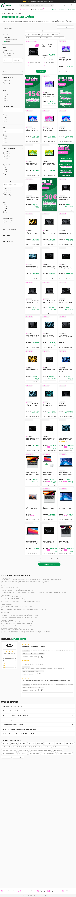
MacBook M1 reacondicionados (9, 750)
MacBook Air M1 (36, 746)
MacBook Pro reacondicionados (60, 746)
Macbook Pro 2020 (58, 750)
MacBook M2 (31, 743)
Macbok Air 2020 (22, 753)
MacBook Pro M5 (49, 743)
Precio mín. (6, 59)
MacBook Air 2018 (6, 757)
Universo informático (59, 37)
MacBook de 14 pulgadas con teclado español (41, 750)
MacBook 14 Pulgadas (18, 757)
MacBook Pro (5, 743)
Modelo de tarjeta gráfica (8, 183)
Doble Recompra (70, 9)
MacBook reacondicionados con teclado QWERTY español (38, 37)
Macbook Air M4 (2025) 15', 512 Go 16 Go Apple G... (33, 653)
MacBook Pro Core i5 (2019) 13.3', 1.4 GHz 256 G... (33, 687)
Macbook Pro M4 (69, 743)
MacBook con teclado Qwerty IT (65, 753)
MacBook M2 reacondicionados (9, 753)
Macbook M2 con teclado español (51, 34)
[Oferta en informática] (49, 194)
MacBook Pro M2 (16, 746)
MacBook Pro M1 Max (34, 753)
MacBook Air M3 (26, 746)
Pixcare (54, 9)
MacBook (4, 13)
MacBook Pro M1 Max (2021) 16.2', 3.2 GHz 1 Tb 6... (33, 671)
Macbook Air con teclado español (33, 30)
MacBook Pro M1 (46, 746)
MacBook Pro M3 (6, 746)
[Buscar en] (52, 5)
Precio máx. (16, 59)
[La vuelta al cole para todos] (32, 91)
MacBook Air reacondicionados (48, 753)
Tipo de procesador (7, 109)
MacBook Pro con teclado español (51, 30)
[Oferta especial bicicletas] (66, 160)
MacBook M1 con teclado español (33, 34)
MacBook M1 (40, 743)
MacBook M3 (22, 743)
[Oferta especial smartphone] (66, 91)
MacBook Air (14, 743)
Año (4, 130)
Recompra (61, 9)
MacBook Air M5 (59, 743)
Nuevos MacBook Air (23, 750)
